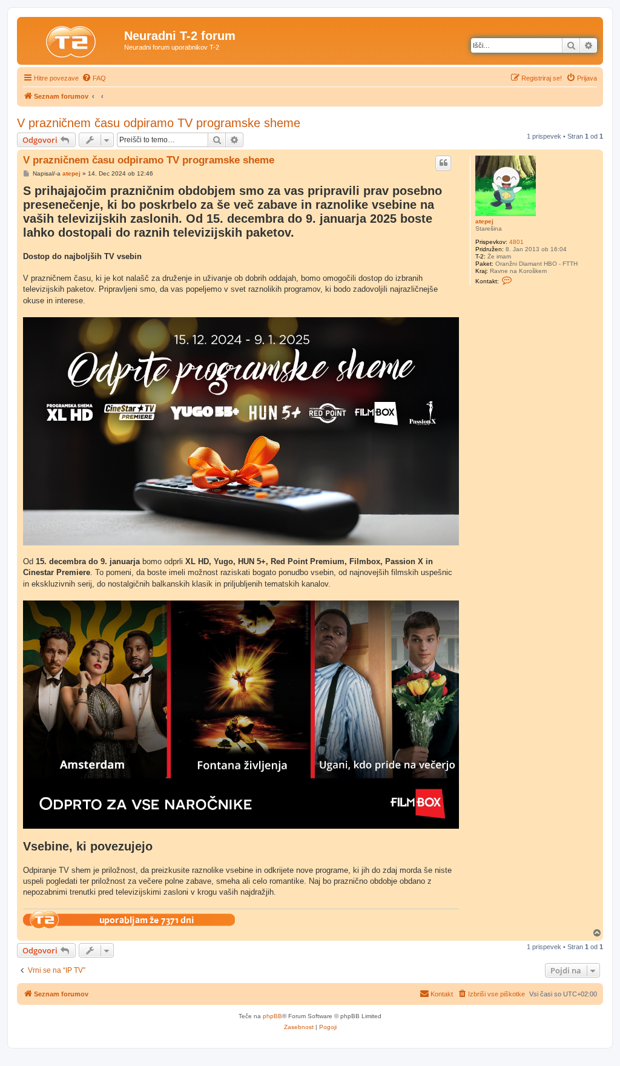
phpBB (272, 1016)
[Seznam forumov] (72, 39)
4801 (516, 242)
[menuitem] (94, 78)
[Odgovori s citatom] (443, 163)
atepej (484, 221)
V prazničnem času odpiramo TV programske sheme (158, 123)
